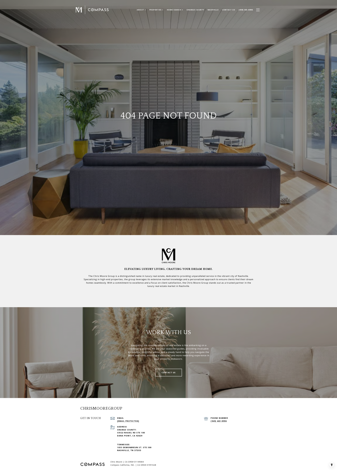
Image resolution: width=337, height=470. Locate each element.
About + (141, 10)
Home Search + (175, 10)
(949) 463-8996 (219, 421)
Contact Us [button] (169, 372)
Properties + (156, 10)
